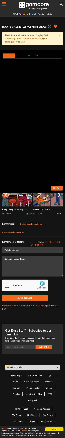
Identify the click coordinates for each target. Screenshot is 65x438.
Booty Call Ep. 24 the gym (43, 209)
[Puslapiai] (4, 4)
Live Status (32, 415)
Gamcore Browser (31, 38)
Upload (34, 400)
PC (16, 42)
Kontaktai (49, 382)
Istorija (49, 14)
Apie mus (16, 388)
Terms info (50, 435)
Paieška (15, 382)
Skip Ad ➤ (57, 188)
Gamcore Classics (42, 409)
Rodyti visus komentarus (31, 224)
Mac (23, 42)
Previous (5, 195)
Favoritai (41, 14)
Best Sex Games (35, 375)
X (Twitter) (47, 421)
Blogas (32, 421)
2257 (50, 394)
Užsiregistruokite (10, 305)
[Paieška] (61, 4)
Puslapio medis (32, 388)
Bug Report (17, 375)
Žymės (51, 375)
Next (59, 195)
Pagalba (16, 394)
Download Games (31, 382)
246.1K (39, 214)
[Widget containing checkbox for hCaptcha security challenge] (25, 285)
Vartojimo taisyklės (34, 394)
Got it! (54, 429)
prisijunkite (41, 305)
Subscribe (44, 347)
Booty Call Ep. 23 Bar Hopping (14, 209)
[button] (32, 367)
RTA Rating (16, 415)
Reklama (48, 388)
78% (30, 214)
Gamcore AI (18, 421)
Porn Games (48, 415)
